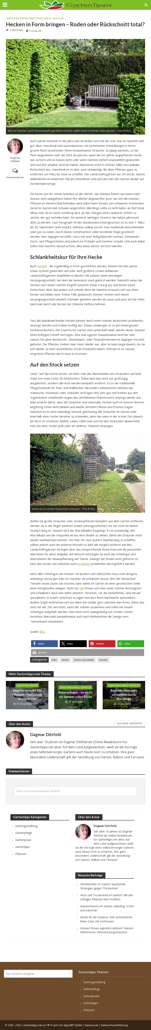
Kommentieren (15, 177)
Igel (81, 588)
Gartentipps (22, 847)
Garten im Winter (17, 18)
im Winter (83, 564)
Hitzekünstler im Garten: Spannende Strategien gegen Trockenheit (103, 886)
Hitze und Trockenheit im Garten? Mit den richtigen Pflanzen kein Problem (106, 897)
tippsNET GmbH (73, 1025)
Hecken (42, 266)
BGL (42, 632)
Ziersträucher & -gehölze (46, 18)
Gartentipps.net (32, 1025)
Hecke (65, 659)
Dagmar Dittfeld (15, 159)
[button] (44, 643)
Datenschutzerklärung (114, 1025)
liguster (103, 659)
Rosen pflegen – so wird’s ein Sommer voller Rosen (75, 694)
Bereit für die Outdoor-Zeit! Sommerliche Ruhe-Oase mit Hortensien (106, 919)
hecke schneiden (84, 659)
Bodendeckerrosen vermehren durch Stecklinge (123, 695)
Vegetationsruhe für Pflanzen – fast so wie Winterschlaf (27, 695)
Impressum (91, 1025)
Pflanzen (20, 854)
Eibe (54, 659)
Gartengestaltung (26, 826)
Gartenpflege (23, 833)
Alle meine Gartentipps (129, 723)
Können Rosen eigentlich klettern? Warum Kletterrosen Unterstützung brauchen (106, 930)
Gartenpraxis (23, 840)
